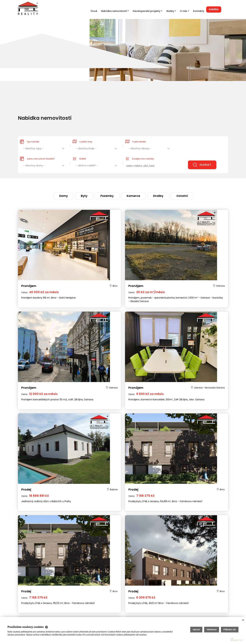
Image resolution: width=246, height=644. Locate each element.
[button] (44, 142)
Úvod (94, 11)
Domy (81, 184)
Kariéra (214, 9)
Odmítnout (212, 629)
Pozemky (111, 184)
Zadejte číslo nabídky (143, 152)
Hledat (205, 158)
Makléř (82, 152)
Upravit (196, 629)
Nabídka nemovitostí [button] (114, 11)
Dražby (147, 184)
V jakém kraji (85, 134)
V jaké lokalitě (139, 134)
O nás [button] (183, 11)
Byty (95, 184)
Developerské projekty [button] (146, 11)
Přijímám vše (229, 629)
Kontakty (198, 11)
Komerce (129, 184)
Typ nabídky (33, 134)
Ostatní (164, 184)
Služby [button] (170, 11)
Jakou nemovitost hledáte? (41, 152)
